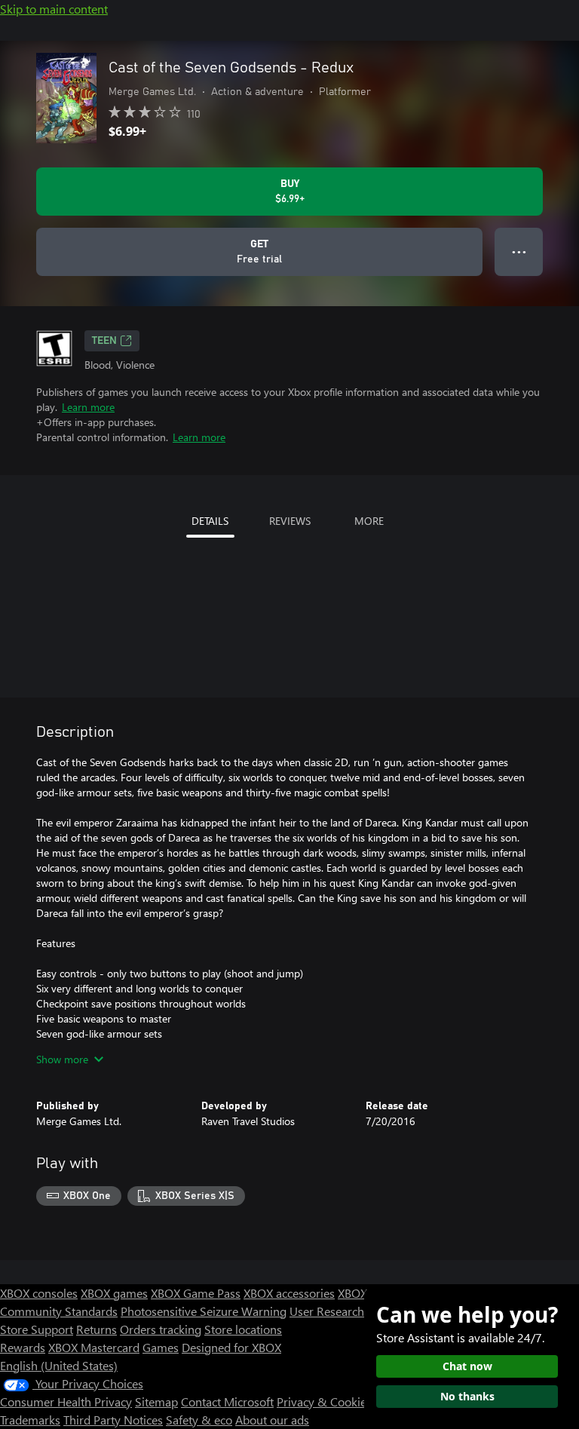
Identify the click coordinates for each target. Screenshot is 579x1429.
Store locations (243, 1329)
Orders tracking (160, 1329)
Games (160, 1347)
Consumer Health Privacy (66, 1401)
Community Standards (59, 1311)
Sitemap (156, 1401)
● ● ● (519, 251)
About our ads (272, 1419)
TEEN (104, 341)
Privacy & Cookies (324, 1401)
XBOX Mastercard (93, 1347)
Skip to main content (54, 9)
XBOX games (114, 1293)
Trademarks (30, 1419)
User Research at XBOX (351, 1311)
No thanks (467, 1396)
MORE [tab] (369, 521)
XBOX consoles (39, 1293)
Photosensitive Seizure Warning (203, 1311)
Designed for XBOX (231, 1347)
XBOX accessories (289, 1293)
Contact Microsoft (227, 1401)
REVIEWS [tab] (290, 521)
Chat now (467, 1366)
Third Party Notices (113, 1419)
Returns (96, 1329)
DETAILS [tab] (209, 521)
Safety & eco (199, 1419)
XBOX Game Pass (195, 1293)
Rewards (22, 1347)
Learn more (88, 407)
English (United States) (59, 1365)
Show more (62, 1059)
